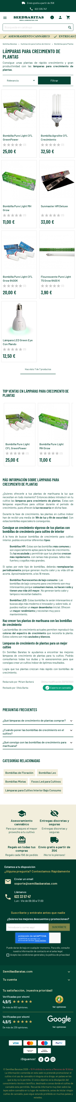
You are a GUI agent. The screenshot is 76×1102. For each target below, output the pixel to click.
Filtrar (54, 80)
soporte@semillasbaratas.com (35, 883)
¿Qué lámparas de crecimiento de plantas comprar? (38, 721)
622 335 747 (41, 9)
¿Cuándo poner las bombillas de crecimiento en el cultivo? (38, 731)
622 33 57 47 (22, 896)
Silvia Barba (22, 687)
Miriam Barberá (26, 681)
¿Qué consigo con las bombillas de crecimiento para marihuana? (38, 744)
